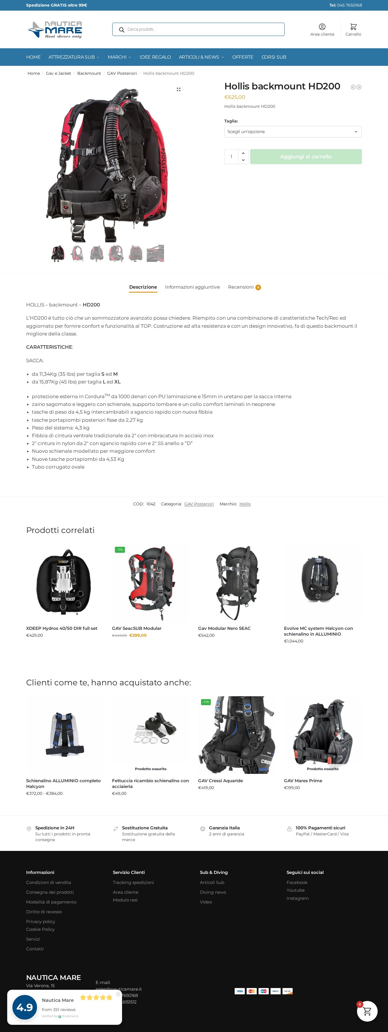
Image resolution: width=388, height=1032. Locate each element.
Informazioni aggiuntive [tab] (192, 287)
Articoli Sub (212, 882)
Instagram (298, 898)
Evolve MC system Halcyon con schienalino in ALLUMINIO (318, 631)
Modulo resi (125, 900)
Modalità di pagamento (51, 902)
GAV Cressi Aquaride (220, 780)
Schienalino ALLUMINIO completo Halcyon (63, 783)
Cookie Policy (40, 929)
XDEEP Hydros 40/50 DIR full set (61, 628)
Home (34, 73)
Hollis (245, 504)
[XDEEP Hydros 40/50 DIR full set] (353, 87)
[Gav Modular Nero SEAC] (237, 582)
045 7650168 (345, 5)
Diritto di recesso (44, 911)
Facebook (297, 882)
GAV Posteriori (122, 73)
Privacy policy (40, 921)
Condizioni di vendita (48, 882)
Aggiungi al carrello (306, 157)
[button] (178, 89)
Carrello (353, 34)
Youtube (296, 890)
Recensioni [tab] (243, 287)
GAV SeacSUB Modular (136, 628)
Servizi (33, 939)
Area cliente (322, 34)
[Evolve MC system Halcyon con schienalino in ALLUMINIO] (359, 87)
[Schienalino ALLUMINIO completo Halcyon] (65, 735)
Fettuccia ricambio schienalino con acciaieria (150, 783)
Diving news (213, 892)
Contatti (35, 949)
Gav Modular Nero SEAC (224, 628)
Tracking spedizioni (133, 882)
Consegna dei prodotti (50, 892)
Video (206, 902)
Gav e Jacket (58, 73)
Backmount (89, 73)
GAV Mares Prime (303, 780)
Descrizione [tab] (143, 287)
